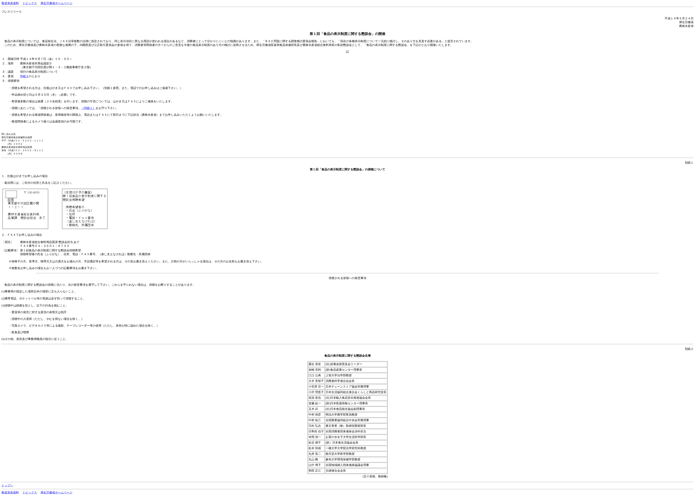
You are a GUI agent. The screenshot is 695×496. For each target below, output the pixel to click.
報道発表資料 (10, 3)
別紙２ (24, 76)
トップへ (7, 485)
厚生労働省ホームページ (56, 3)
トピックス (29, 3)
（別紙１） (88, 108)
